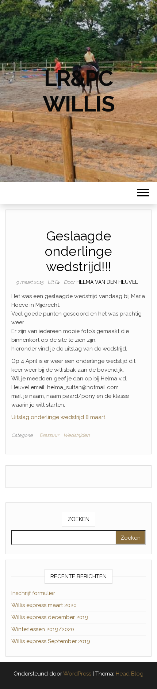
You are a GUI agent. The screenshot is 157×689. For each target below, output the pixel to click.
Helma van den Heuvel (107, 282)
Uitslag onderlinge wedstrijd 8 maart (58, 417)
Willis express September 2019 (50, 641)
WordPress (77, 673)
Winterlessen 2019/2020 (42, 629)
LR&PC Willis (79, 91)
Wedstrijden (76, 435)
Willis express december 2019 (49, 617)
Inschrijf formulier (33, 593)
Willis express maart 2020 (44, 605)
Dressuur (49, 435)
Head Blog (129, 673)
